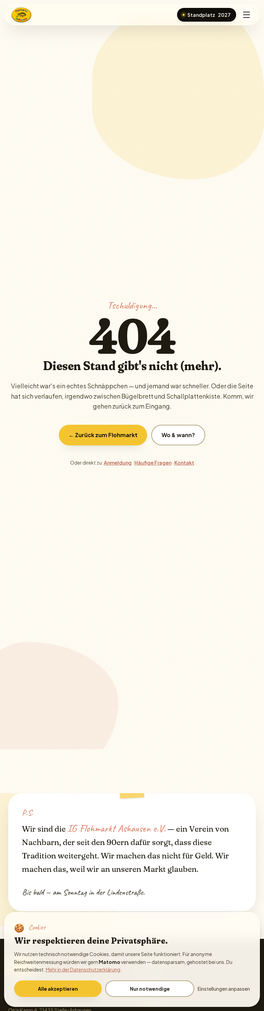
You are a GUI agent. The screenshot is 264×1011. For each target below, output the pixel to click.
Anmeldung (118, 462)
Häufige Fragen (153, 462)
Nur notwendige (150, 989)
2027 (209, 15)
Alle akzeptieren (58, 989)
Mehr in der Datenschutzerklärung (83, 969)
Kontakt (184, 462)
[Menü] (246, 14)
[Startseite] (22, 14)
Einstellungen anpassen (224, 989)
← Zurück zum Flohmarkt (103, 434)
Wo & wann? (178, 434)
